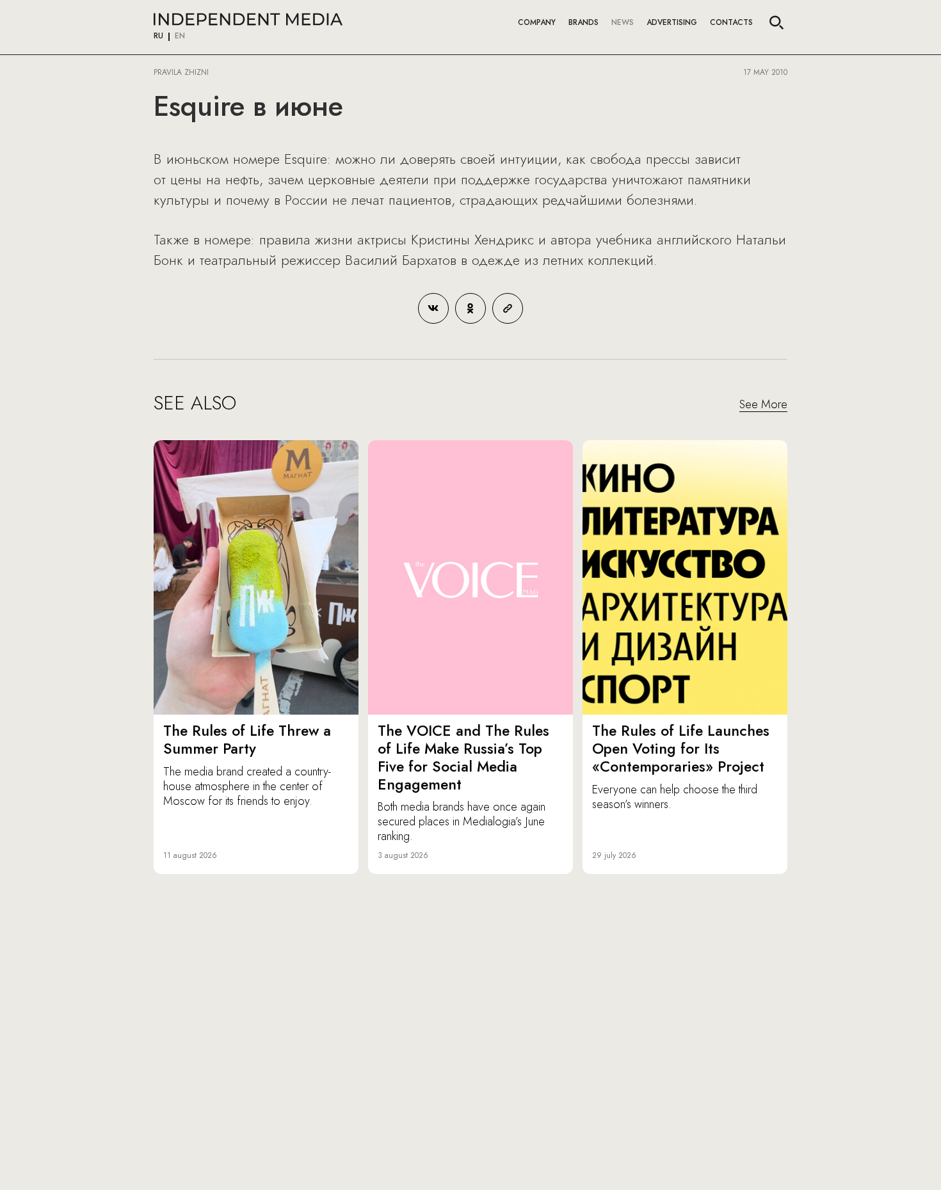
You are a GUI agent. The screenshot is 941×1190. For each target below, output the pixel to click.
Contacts (731, 22)
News (622, 22)
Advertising (672, 22)
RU (158, 36)
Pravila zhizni (181, 72)
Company (537, 22)
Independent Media (248, 19)
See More (763, 405)
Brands (583, 22)
